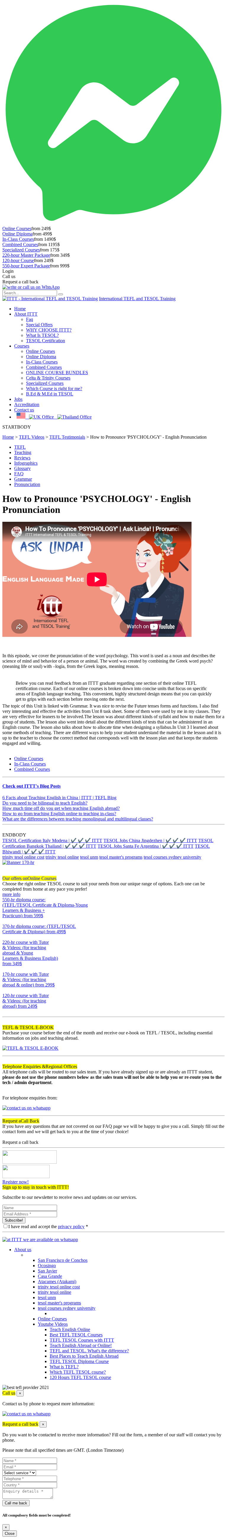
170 (5, 990)
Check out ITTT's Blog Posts (31, 786)
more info (11, 894)
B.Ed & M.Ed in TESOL (49, 393)
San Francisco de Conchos (62, 1260)
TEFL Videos (31, 437)
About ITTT (26, 313)
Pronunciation (27, 484)
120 (5, 1011)
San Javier (47, 1270)
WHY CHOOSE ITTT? (49, 329)
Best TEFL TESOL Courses (76, 1334)
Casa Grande (50, 1276)
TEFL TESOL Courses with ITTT (82, 1340)
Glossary (22, 468)
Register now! (15, 1181)
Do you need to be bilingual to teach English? (44, 802)
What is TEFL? (64, 1366)
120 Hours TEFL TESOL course (80, 1377)
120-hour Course (18, 260)
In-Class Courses (18, 239)
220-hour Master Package (26, 255)
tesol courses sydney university (172, 857)
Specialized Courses (21, 249)
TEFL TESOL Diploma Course (79, 1361)
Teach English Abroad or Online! (81, 1345)
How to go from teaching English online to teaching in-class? (59, 813)
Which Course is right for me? (54, 388)
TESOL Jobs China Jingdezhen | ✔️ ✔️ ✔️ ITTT (150, 840)
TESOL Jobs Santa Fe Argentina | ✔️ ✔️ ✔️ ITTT (146, 846)
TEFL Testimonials (67, 437)
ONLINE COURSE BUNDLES (57, 372)
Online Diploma (17, 233)
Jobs (18, 399)
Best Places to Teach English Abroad (84, 1356)
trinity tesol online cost (23, 857)
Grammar (23, 479)
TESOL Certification (45, 340)
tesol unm (89, 857)
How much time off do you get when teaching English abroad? (61, 808)
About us (22, 1249)
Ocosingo (47, 1265)
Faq (29, 319)
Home (20, 308)
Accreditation (26, 404)
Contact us (24, 409)
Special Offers (39, 324)
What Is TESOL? (42, 335)
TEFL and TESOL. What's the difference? (89, 1350)
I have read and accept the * (48, 1226)
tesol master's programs (120, 857)
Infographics (26, 463)
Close (9, 1533)
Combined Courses (20, 244)
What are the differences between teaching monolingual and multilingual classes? (77, 818)
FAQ (19, 473)
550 (5, 920)
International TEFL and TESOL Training (137, 298)
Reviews (22, 457)
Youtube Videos (53, 1324)
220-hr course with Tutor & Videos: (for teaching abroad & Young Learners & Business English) (30, 953)
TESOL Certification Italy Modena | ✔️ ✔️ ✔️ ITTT (52, 840)
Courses (21, 345)
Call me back (16, 1503)
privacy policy (71, 1226)
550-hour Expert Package (26, 265)
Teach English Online (70, 1329)
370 (5, 936)
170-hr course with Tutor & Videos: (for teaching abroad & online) (28, 979)
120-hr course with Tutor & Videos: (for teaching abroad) (25, 1001)
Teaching (22, 452)
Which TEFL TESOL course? (78, 1372)
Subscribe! (14, 1220)
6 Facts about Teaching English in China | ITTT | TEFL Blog (59, 797)
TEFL (20, 447)
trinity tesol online (62, 857)
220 (5, 968)
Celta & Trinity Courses (48, 377)
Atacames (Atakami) (57, 1281)
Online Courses (16, 228)
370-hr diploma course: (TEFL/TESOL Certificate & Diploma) (39, 929)
